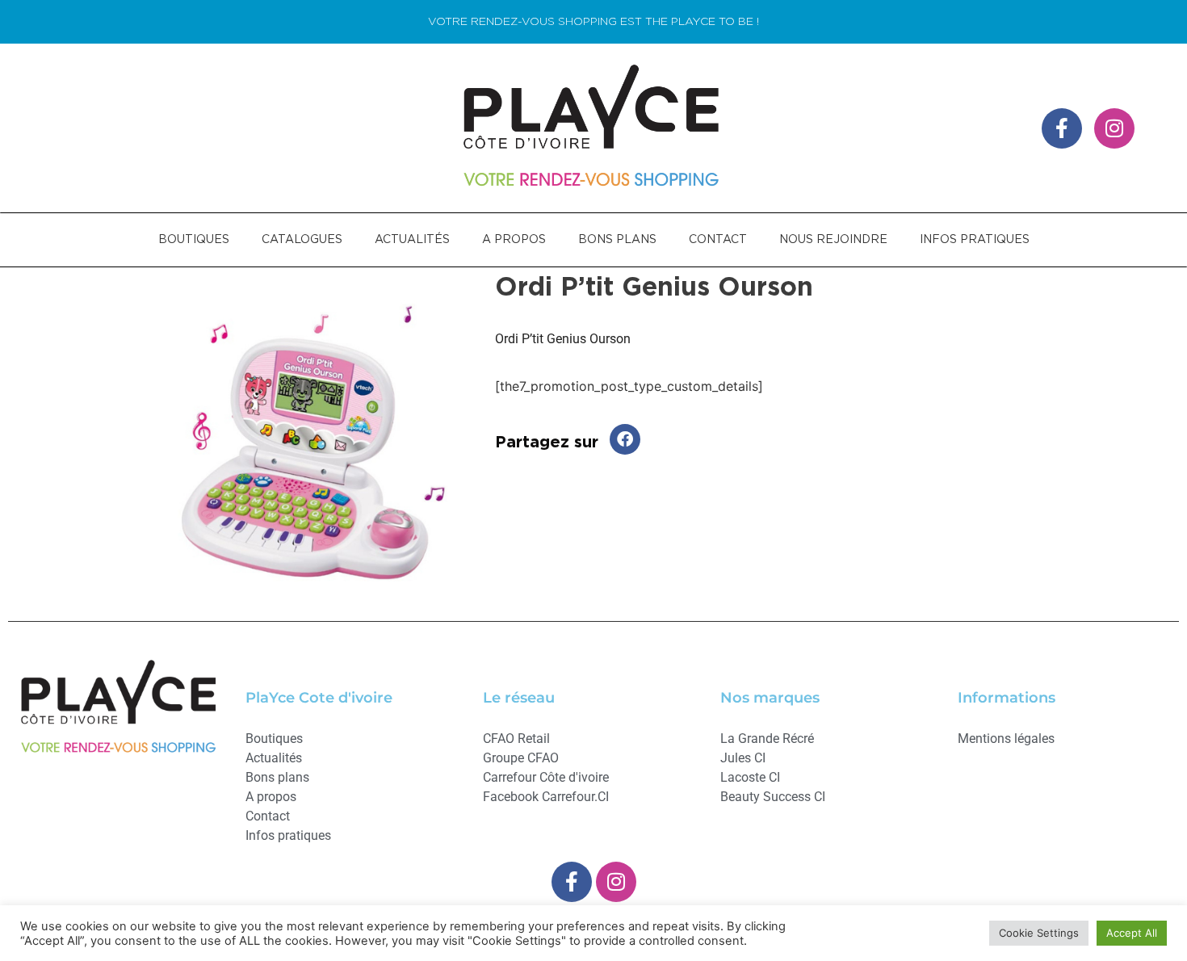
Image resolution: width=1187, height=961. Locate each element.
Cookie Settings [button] (1039, 932)
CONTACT (718, 240)
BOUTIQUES (193, 240)
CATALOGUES (302, 240)
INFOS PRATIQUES (975, 240)
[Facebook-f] (1062, 128)
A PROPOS (514, 240)
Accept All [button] (1131, 932)
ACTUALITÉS (412, 240)
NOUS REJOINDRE (833, 240)
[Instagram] (1114, 128)
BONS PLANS (617, 240)
